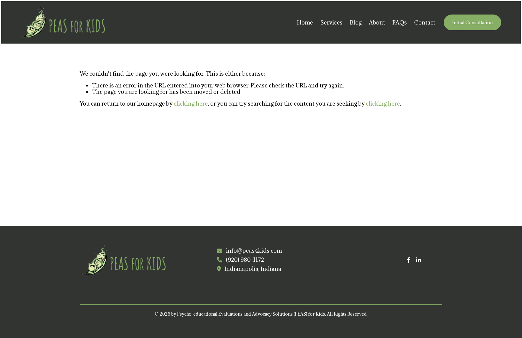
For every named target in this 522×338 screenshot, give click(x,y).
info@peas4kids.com (254, 250)
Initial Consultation (472, 22)
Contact (424, 22)
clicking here (191, 103)
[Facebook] (409, 260)
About (377, 22)
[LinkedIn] (418, 260)
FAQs (399, 22)
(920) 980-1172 (245, 259)
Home (305, 22)
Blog (356, 22)
